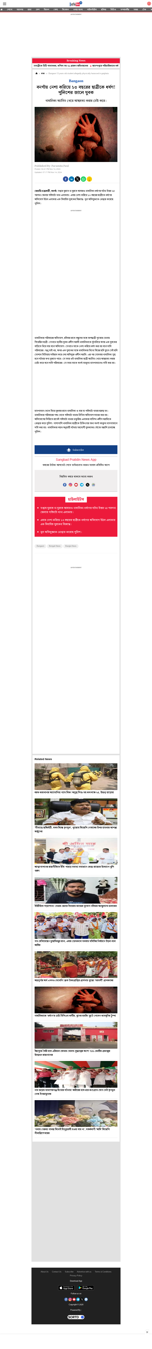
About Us (45, 1272)
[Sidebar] (4, 3)
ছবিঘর (103, 9)
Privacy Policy (76, 1275)
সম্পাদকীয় (125, 9)
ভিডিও (113, 9)
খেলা (56, 9)
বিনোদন (65, 9)
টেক (144, 9)
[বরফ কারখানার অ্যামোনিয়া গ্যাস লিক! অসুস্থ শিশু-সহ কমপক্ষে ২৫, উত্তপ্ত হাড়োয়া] (76, 776)
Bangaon (40, 546)
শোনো (9, 9)
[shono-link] (149, 4)
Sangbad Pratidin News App (76, 460)
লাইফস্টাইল (92, 9)
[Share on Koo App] (89, 181)
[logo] (76, 4)
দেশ (37, 9)
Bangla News (70, 546)
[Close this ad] (147, 1332)
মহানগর (20, 9)
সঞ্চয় (136, 9)
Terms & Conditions (103, 1272)
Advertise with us (84, 1272)
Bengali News (55, 546)
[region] (76, 35)
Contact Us (56, 1272)
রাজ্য (29, 9)
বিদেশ (46, 9)
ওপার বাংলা (78, 9)
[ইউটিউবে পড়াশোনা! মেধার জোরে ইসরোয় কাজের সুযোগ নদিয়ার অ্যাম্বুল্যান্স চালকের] (76, 890)
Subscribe (69, 1272)
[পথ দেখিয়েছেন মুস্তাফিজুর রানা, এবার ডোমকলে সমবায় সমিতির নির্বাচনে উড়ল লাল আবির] (76, 925)
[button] (65, 179)
